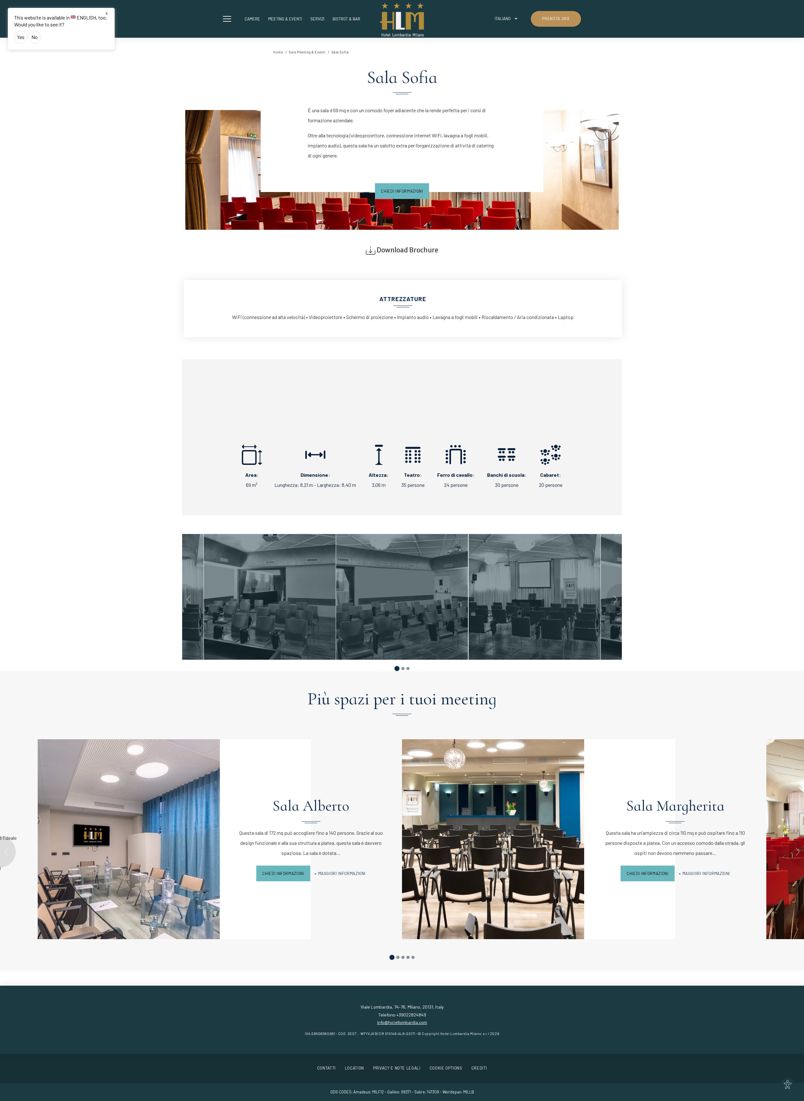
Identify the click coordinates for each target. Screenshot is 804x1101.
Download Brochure (406, 250)
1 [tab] (396, 668)
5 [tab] (413, 957)
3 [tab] (408, 668)
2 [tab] (403, 668)
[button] (228, 19)
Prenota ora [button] (555, 18)
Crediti (479, 1068)
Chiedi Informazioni (402, 191)
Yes (20, 37)
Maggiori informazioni (342, 873)
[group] (402, 597)
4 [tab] (408, 957)
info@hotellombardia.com (402, 1022)
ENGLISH (86, 17)
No (34, 37)
